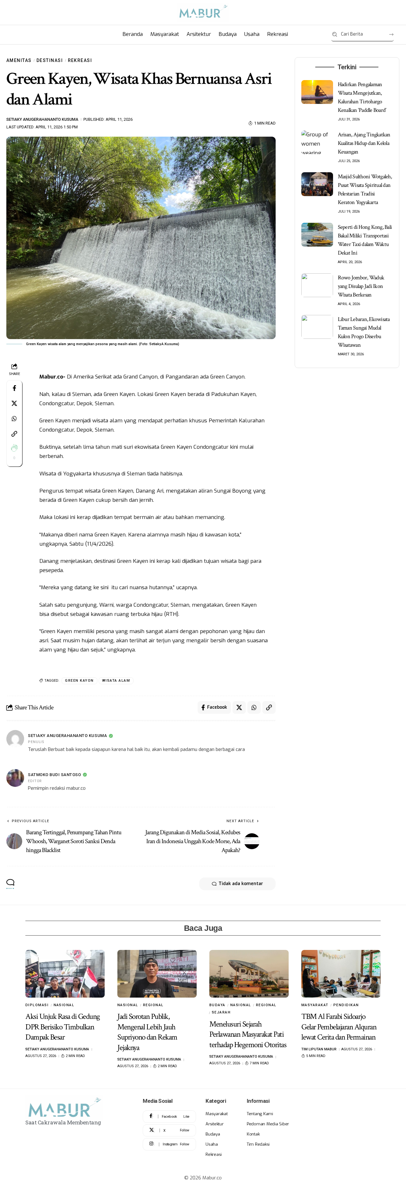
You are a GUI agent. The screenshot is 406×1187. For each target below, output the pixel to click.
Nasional (64, 1005)
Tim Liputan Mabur (319, 1049)
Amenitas (19, 60)
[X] (169, 1130)
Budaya (217, 1005)
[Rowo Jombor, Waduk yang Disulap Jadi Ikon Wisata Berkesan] (317, 285)
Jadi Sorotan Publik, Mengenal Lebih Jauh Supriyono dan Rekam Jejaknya (147, 1032)
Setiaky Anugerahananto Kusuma (42, 119)
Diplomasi (37, 1005)
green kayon (79, 681)
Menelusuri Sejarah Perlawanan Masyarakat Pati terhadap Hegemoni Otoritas (247, 1034)
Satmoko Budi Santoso (54, 774)
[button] (14, 434)
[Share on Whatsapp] (14, 418)
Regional (153, 1005)
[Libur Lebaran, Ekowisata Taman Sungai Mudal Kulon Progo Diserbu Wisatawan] (317, 327)
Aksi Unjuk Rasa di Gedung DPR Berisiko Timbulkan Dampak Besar (62, 1026)
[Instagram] (169, 1144)
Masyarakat (315, 1005)
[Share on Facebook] (14, 388)
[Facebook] (169, 1116)
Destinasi (49, 60)
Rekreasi (80, 60)
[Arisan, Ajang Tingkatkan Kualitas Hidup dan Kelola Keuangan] (317, 142)
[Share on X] (14, 403)
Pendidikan (346, 1005)
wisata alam (116, 681)
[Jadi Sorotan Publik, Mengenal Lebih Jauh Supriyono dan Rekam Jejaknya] (157, 974)
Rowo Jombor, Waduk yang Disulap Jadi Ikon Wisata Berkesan (361, 286)
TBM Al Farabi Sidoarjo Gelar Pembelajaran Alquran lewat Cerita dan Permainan (338, 1026)
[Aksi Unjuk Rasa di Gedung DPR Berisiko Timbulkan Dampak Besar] (65, 974)
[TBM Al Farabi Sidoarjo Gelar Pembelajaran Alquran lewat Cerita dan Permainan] (341, 974)
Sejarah (221, 1012)
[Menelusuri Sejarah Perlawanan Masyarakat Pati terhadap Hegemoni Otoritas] (249, 974)
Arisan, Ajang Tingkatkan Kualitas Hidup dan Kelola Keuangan (364, 143)
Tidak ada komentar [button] (241, 884)
